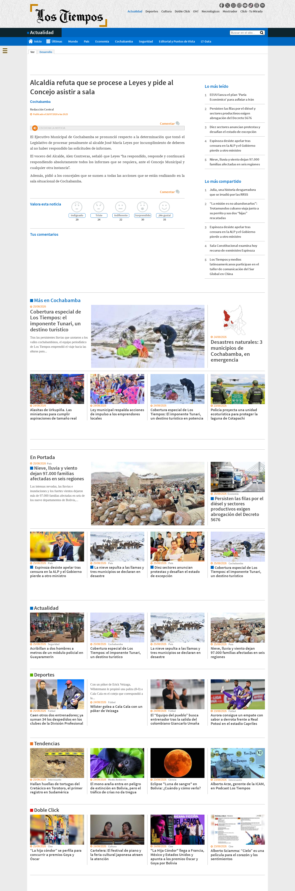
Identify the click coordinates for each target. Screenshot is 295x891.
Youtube (245, 5)
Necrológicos (211, 11)
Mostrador (230, 11)
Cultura (166, 11)
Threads (256, 5)
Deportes (151, 11)
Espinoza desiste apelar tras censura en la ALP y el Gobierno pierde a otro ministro (232, 146)
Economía (102, 41)
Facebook (221, 5)
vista (30, 463)
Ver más (32, 306)
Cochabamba (124, 41)
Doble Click (182, 11)
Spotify (262, 5)
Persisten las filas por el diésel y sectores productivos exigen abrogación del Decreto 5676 (232, 113)
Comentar (167, 123)
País (86, 41)
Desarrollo (46, 52)
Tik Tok (250, 5)
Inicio (38, 41)
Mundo (73, 41)
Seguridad (146, 41)
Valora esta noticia (45, 203)
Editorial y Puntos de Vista (177, 41)
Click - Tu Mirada (251, 11)
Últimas (57, 41)
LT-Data (206, 41)
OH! (195, 11)
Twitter (227, 5)
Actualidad (135, 11)
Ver (34, 52)
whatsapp (233, 5)
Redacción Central (42, 109)
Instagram (239, 5)
